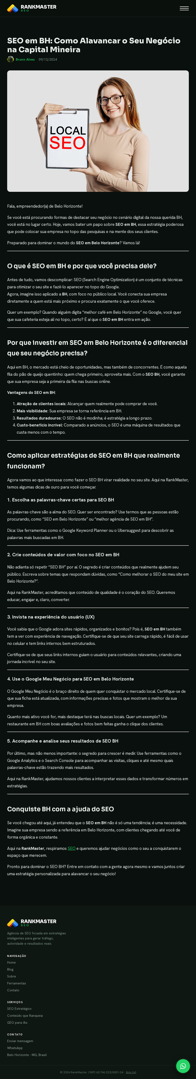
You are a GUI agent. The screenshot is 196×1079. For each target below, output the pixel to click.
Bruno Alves (25, 59)
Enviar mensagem (20, 1041)
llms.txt (131, 1072)
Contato (13, 990)
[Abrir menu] (184, 8)
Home (11, 962)
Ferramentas (16, 983)
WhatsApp (15, 1048)
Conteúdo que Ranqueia (25, 1015)
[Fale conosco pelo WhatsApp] (183, 1066)
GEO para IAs (17, 1022)
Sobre (11, 976)
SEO (72, 848)
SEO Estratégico (19, 1008)
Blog (10, 969)
